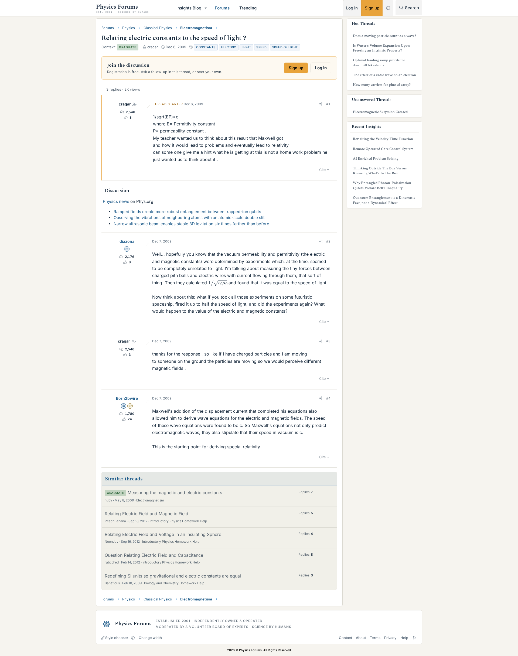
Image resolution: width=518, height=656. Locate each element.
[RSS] (414, 637)
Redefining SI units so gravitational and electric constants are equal (173, 576)
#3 (328, 341)
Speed (261, 47)
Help (404, 638)
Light (246, 47)
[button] (206, 8)
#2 (328, 241)
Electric (228, 47)
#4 (328, 398)
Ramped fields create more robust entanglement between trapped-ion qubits (187, 211)
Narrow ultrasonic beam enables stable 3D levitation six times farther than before (191, 223)
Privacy (390, 638)
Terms (375, 638)
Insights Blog (188, 8)
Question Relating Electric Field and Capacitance (154, 555)
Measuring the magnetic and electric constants (175, 492)
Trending (248, 8)
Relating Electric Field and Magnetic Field (146, 513)
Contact (345, 638)
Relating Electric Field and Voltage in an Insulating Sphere (163, 534)
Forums (222, 8)
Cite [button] (322, 170)
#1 (328, 104)
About (361, 638)
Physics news (116, 201)
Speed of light (285, 47)
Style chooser (116, 638)
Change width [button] (150, 638)
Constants (206, 47)
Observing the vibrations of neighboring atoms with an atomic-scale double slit (189, 217)
